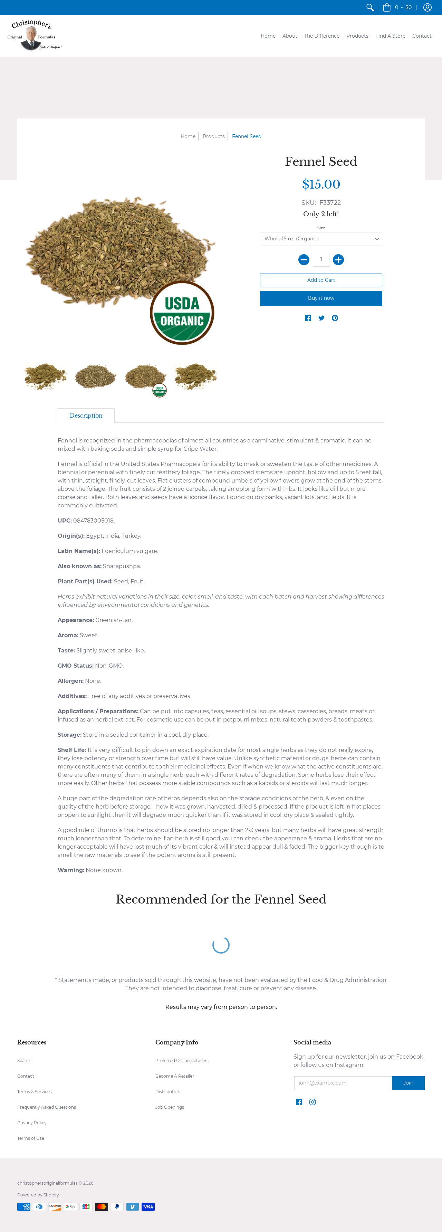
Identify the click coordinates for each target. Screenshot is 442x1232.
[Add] (338, 259)
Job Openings (169, 1107)
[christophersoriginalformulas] (34, 36)
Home (188, 136)
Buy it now (321, 298)
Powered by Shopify (38, 1194)
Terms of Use (30, 1138)
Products (214, 136)
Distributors (167, 1091)
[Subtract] (303, 259)
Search (24, 1060)
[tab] (86, 415)
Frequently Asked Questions (46, 1107)
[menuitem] (370, 7)
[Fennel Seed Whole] (95, 376)
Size (321, 228)
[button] (427, 7)
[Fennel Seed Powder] (45, 376)
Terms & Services (34, 1091)
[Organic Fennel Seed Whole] (145, 376)
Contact (25, 1076)
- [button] (403, 7)
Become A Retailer (174, 1076)
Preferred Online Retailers (182, 1060)
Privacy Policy (32, 1122)
